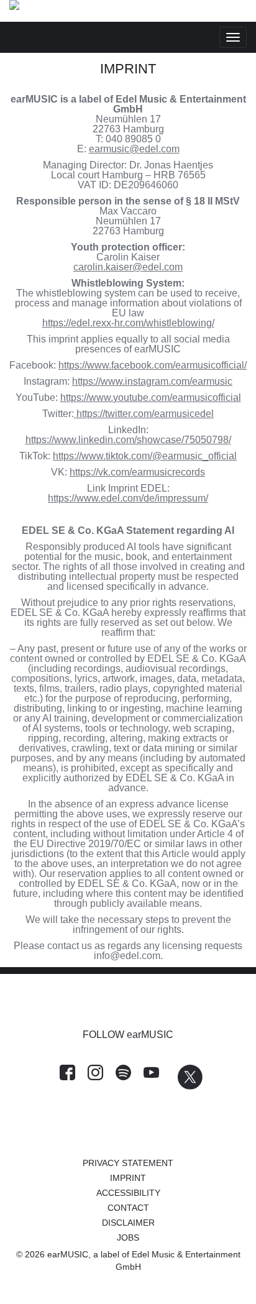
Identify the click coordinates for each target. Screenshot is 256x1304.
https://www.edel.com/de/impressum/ (128, 498)
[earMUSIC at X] (184, 1086)
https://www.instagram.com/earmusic (152, 381)
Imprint (128, 1177)
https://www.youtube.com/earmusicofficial (150, 397)
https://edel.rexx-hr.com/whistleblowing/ (128, 323)
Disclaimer (128, 1222)
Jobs (128, 1237)
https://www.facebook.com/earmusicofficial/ (152, 365)
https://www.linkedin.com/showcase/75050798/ (128, 439)
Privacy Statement (128, 1163)
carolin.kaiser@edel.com (128, 267)
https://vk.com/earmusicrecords (137, 472)
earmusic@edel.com (134, 149)
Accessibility (128, 1192)
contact (128, 1207)
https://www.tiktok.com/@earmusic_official (145, 456)
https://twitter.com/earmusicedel (145, 413)
